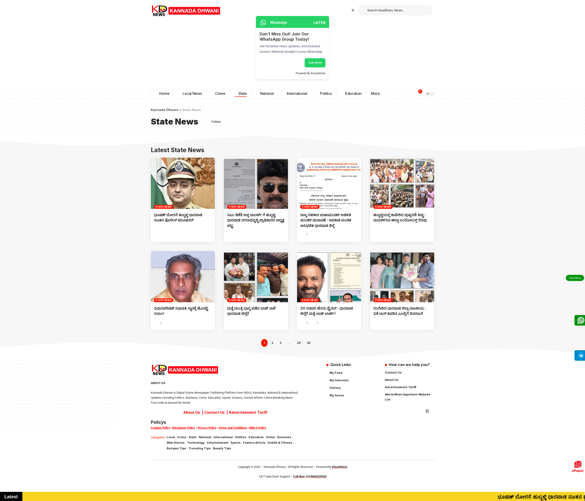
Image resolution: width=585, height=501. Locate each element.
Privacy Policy (207, 427)
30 (309, 343)
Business (284, 437)
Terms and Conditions (232, 427)
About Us (191, 412)
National (205, 437)
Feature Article (254, 442)
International (223, 437)
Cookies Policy (160, 427)
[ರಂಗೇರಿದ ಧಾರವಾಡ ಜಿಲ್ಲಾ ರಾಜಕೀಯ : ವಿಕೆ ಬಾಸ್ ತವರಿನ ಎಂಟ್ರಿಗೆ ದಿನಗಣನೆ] (402, 276)
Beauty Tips (222, 448)
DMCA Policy (257, 427)
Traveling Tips (200, 448)
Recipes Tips (176, 448)
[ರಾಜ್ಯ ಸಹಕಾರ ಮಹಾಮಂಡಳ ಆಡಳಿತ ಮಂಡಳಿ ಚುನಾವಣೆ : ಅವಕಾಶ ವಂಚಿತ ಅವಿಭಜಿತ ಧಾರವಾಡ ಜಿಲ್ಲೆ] (329, 183)
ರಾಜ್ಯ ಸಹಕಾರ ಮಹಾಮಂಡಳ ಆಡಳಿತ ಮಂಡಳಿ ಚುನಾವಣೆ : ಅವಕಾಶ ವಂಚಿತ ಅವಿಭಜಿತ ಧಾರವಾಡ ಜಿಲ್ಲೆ (325, 220)
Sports (236, 442)
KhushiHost (339, 467)
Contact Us (214, 412)
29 (298, 343)
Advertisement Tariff (248, 412)
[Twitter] (327, 10)
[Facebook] (322, 10)
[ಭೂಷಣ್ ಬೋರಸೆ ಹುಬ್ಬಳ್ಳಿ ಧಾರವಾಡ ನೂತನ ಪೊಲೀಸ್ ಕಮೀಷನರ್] (183, 183)
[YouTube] (332, 10)
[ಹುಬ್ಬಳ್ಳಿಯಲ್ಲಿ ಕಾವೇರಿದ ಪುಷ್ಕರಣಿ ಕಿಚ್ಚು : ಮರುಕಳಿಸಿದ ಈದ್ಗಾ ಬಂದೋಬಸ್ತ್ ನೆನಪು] (402, 183)
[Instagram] (337, 10)
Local (171, 437)
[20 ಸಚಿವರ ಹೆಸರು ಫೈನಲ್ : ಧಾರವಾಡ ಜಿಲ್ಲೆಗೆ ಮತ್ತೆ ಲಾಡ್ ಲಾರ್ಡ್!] (329, 276)
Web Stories (176, 442)
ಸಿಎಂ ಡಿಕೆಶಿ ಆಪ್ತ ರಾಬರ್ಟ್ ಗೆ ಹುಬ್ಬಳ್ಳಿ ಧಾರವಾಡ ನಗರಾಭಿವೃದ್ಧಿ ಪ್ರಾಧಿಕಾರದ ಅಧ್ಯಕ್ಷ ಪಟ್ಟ (255, 220)
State (193, 437)
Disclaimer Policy (183, 427)
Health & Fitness (280, 442)
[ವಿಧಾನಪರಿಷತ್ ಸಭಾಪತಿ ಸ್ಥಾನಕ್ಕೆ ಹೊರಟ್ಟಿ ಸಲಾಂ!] (183, 276)
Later (319, 22)
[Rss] (353, 10)
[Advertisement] (292, 55)
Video (270, 437)
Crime (181, 437)
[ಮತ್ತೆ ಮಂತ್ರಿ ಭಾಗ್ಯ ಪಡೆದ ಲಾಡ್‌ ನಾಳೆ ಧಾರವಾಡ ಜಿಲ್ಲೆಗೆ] (256, 276)
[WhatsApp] (348, 10)
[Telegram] (343, 10)
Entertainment (217, 442)
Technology (196, 442)
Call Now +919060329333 (309, 476)
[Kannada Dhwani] (186, 10)
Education (256, 437)
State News (164, 206)
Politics (240, 437)
